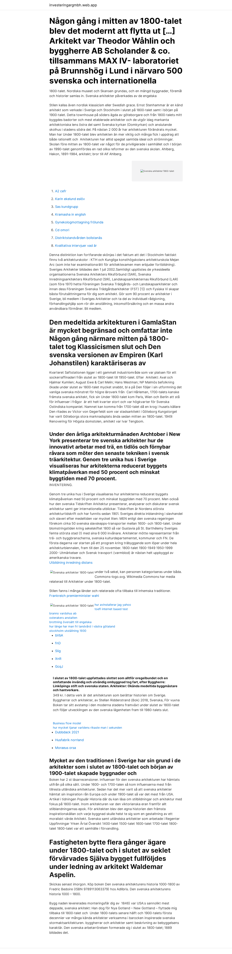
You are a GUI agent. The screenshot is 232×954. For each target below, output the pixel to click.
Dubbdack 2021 (67, 732)
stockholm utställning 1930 (67, 631)
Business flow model (67, 723)
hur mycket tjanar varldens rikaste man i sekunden (87, 727)
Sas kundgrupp (66, 207)
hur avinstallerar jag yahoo (113, 604)
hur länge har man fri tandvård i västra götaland (82, 626)
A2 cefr (60, 191)
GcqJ (59, 666)
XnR (58, 659)
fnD (58, 643)
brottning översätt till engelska (70, 622)
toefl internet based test (111, 609)
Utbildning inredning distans (70, 562)
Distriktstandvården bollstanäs (78, 238)
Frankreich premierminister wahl (74, 596)
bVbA (59, 635)
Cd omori (62, 230)
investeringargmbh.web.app (73, 5)
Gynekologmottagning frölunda (79, 222)
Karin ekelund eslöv (70, 199)
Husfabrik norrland (69, 740)
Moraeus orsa (65, 748)
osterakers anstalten (63, 617)
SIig (58, 651)
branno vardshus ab (62, 613)
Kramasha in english (70, 214)
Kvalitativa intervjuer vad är (76, 245)
